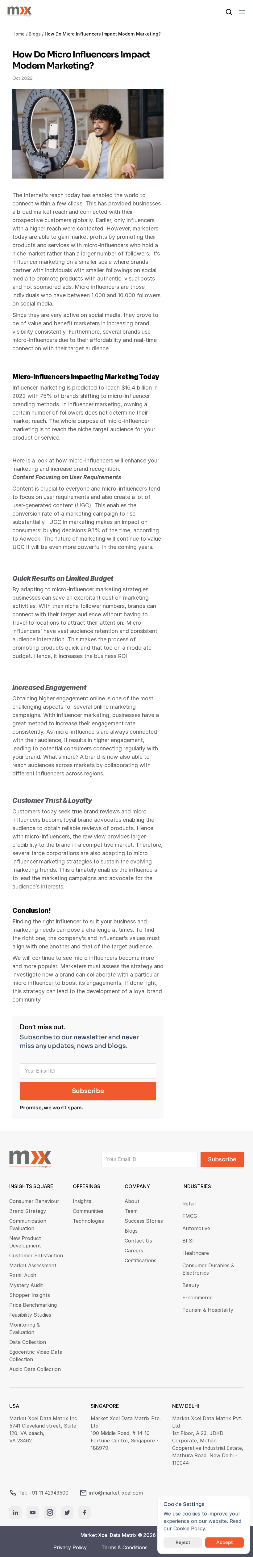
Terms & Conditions (124, 1547)
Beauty (190, 1285)
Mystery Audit (26, 1285)
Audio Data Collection (35, 1369)
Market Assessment (32, 1265)
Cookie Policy (189, 1528)
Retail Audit (22, 1275)
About (132, 1201)
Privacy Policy (70, 1547)
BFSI (188, 1241)
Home (18, 33)
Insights (82, 1201)
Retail (189, 1203)
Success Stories (144, 1221)
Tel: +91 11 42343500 (43, 1493)
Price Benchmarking (33, 1305)
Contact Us (138, 1241)
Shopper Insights (29, 1295)
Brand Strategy (27, 1211)
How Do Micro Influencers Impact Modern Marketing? (103, 33)
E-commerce (197, 1297)
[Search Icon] (229, 12)
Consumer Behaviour (34, 1201)
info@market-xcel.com (116, 1493)
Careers (134, 1250)
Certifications (140, 1260)
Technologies (88, 1221)
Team (131, 1211)
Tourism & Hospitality (207, 1310)
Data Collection (27, 1342)
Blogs (35, 33)
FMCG (189, 1216)
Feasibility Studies (30, 1315)
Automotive (196, 1228)
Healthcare (195, 1253)
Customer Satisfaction (36, 1255)
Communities (88, 1211)
